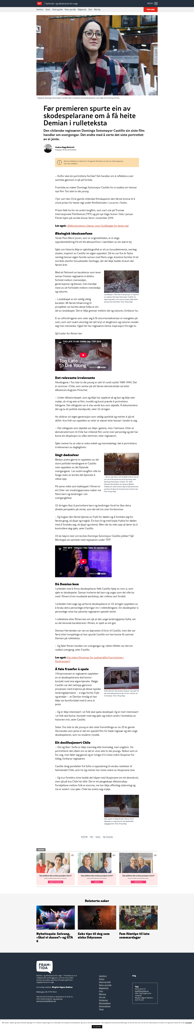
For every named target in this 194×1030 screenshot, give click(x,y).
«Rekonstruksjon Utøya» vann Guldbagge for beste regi (98, 226)
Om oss (102, 997)
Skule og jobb (57, 9)
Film (91, 837)
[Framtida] (40, 3)
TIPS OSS (151, 9)
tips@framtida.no (142, 991)
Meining (97, 9)
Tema (101, 1009)
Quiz (90, 9)
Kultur (47, 9)
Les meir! (189, 1022)
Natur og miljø (70, 9)
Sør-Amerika (108, 837)
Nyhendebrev (105, 1006)
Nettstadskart (105, 1003)
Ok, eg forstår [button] (97, 1027)
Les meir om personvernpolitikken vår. (49, 1000)
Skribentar (103, 1000)
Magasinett (82, 9)
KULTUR (84, 837)
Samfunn (39, 9)
